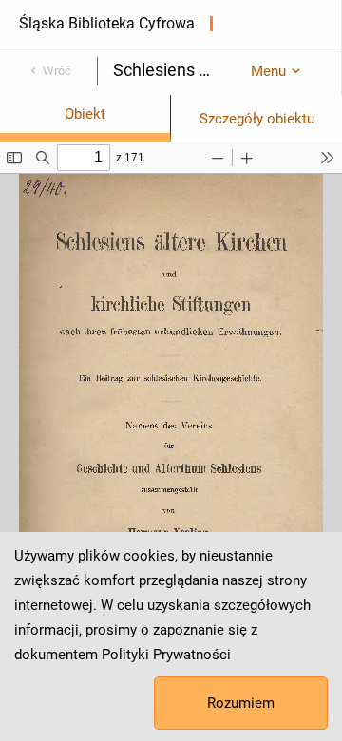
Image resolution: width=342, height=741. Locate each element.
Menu (268, 71)
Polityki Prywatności (166, 654)
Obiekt (85, 114)
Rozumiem (241, 703)
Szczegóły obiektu (257, 118)
